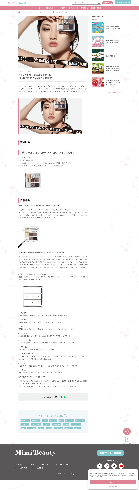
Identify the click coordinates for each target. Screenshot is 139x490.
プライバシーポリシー (61, 464)
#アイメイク (69, 420)
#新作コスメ (25, 420)
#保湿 (61, 420)
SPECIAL (84, 8)
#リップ (44, 420)
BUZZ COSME (96, 8)
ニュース (28, 12)
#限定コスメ (35, 420)
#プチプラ (46, 424)
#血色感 (41, 428)
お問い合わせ (44, 464)
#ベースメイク (36, 424)
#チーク (77, 428)
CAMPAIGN (73, 8)
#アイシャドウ (80, 420)
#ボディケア (31, 428)
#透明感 (66, 424)
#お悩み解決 (56, 424)
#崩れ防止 (68, 428)
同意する (113, 482)
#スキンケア (25, 424)
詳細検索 (106, 3)
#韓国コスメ (58, 428)
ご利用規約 (30, 464)
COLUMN (49, 8)
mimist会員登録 (37, 468)
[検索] (99, 2)
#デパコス (53, 420)
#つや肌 (49, 428)
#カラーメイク (76, 424)
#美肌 (23, 428)
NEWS (40, 8)
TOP (22, 12)
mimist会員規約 (21, 468)
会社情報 (18, 464)
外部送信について (125, 475)
